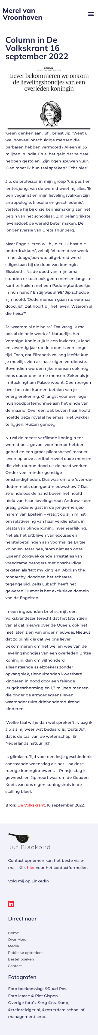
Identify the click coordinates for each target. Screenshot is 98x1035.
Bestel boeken (21, 959)
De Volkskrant (31, 805)
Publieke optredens (26, 952)
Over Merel (17, 939)
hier (31, 867)
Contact (15, 965)
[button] (90, 13)
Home (13, 933)
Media (13, 946)
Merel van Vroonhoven (22, 13)
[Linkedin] (11, 903)
